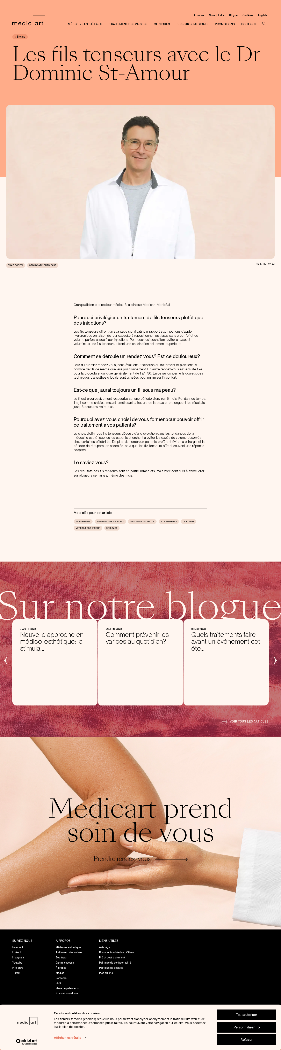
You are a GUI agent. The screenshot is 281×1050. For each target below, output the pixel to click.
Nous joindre (216, 15)
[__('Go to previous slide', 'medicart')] (6, 660)
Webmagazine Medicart (42, 265)
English (262, 15)
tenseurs (91, 331)
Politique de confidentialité (115, 962)
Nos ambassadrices (67, 993)
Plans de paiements (67, 988)
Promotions (225, 24)
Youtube (17, 962)
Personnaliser (244, 1027)
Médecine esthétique (85, 24)
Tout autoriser (246, 1015)
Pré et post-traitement (112, 957)
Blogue (233, 15)
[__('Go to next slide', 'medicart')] (275, 660)
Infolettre (17, 967)
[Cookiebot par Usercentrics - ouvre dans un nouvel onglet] (27, 1042)
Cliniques (162, 24)
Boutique (249, 24)
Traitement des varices (128, 24)
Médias (60, 973)
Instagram (18, 957)
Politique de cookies (111, 967)
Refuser (246, 1040)
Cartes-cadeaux (65, 962)
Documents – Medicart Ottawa (117, 952)
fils (82, 331)
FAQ (58, 983)
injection (188, 521)
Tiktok (16, 973)
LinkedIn (17, 952)
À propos (199, 15)
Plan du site (106, 973)
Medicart (111, 528)
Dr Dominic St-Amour (142, 521)
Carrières (248, 15)
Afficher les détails (67, 1037)
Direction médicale (192, 24)
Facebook (18, 947)
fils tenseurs (169, 521)
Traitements (15, 265)
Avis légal (104, 947)
